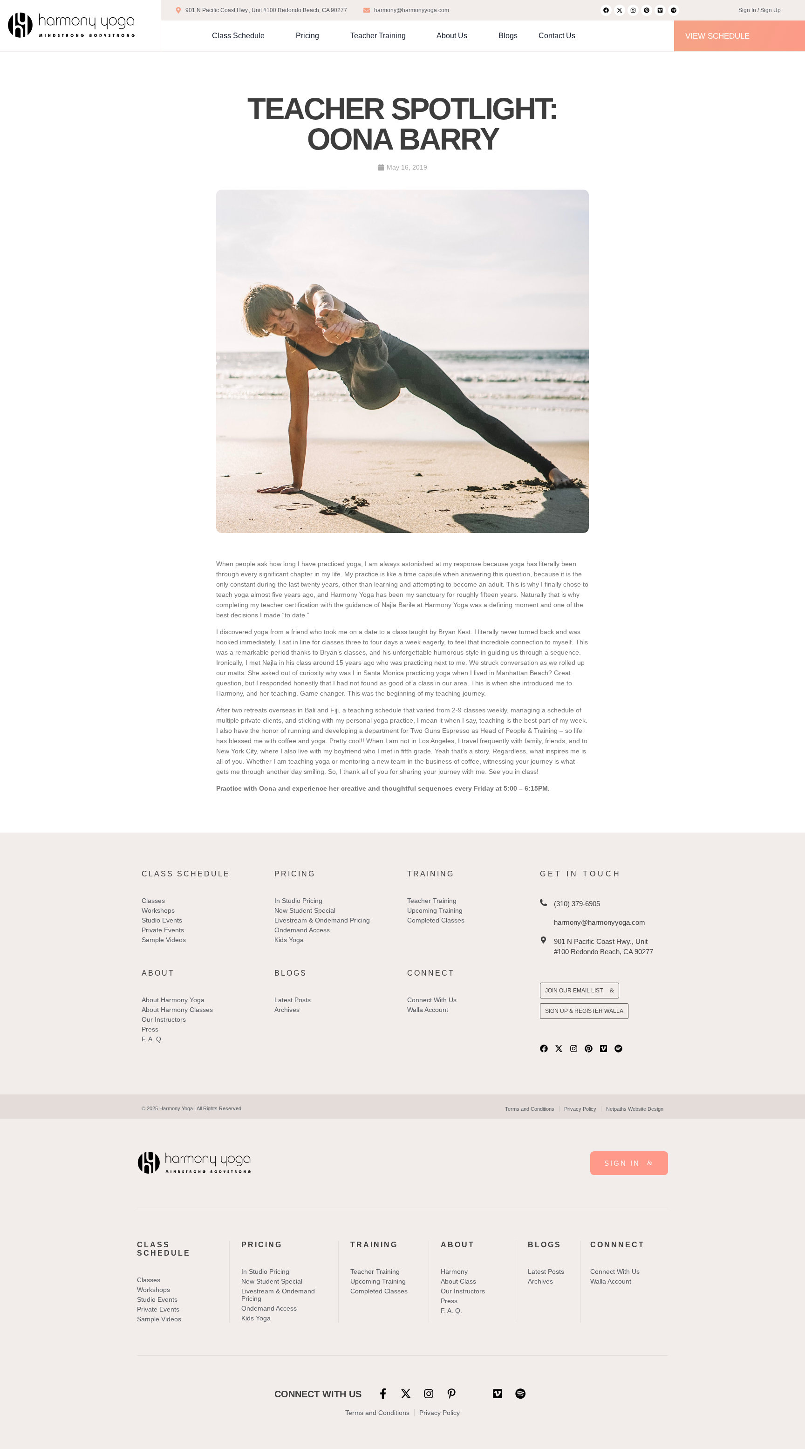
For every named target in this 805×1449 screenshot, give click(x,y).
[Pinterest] (646, 10)
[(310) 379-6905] (543, 902)
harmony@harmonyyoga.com (599, 922)
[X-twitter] (619, 10)
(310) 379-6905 (577, 904)
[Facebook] (606, 10)
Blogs (508, 36)
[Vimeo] (660, 10)
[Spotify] (673, 10)
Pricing (307, 36)
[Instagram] (633, 10)
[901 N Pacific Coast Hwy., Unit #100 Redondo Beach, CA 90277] (543, 939)
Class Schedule (238, 36)
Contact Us (557, 36)
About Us (452, 36)
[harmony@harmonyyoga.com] (543, 921)
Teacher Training (378, 36)
